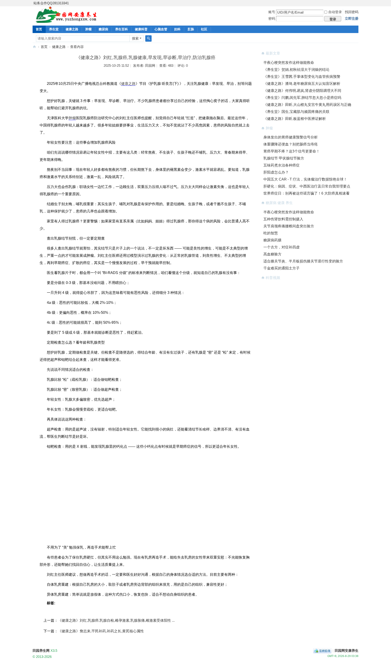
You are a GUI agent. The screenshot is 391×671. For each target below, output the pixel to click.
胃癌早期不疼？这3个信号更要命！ (291, 151)
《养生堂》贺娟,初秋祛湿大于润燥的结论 (296, 69)
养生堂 (54, 29)
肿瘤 (88, 29)
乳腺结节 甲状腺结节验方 (283, 158)
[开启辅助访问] (357, 3)
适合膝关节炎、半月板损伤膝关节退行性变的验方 (303, 261)
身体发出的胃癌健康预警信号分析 (290, 137)
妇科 (177, 29)
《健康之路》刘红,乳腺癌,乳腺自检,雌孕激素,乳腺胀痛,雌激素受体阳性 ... (116, 620)
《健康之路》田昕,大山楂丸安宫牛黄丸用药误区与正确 (307, 105)
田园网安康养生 (346, 650)
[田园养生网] (66, 20)
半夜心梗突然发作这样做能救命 (288, 62)
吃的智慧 (270, 233)
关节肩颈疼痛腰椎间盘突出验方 (288, 226)
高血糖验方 (272, 254)
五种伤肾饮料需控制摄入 (283, 219)
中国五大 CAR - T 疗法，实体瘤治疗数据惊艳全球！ (305, 179)
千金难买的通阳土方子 (281, 268)
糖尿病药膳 (272, 240)
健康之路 (72, 29)
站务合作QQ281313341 (51, 3)
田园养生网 (34, 46)
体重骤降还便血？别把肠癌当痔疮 (290, 144)
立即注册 (351, 18)
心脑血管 (161, 29)
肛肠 (191, 29)
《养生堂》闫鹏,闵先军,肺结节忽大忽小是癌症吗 (302, 98)
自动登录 (335, 12)
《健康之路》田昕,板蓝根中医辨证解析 (294, 119)
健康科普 (141, 29)
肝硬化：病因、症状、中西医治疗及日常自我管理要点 (306, 186)
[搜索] (148, 38)
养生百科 (121, 29)
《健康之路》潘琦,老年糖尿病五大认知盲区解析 (301, 84)
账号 (271, 12)
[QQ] (322, 650)
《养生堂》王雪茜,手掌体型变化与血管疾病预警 (301, 77)
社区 (204, 29)
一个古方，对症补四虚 (281, 247)
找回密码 (351, 12)
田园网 (150, 65)
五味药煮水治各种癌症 (281, 165)
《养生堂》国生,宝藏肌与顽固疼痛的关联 (296, 112)
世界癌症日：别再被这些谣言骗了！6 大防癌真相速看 (306, 193)
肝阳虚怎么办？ (276, 172)
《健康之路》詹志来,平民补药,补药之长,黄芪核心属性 (101, 631)
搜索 (135, 38)
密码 (271, 18)
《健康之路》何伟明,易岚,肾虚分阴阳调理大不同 (302, 91)
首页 (39, 29)
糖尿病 (103, 29)
